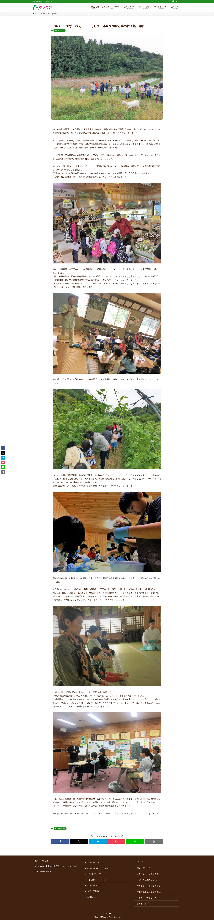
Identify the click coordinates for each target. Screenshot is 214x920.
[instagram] (173, 1)
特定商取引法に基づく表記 (148, 891)
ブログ (140, 862)
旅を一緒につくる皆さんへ (148, 874)
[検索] (179, 1)
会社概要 (91, 897)
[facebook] (170, 1)
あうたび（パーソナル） (98, 868)
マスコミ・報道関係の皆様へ (149, 885)
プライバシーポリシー (147, 897)
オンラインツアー (95, 874)
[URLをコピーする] (154, 841)
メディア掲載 (93, 891)
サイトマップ (143, 903)
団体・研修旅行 (144, 868)
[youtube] (176, 1)
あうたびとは (93, 862)
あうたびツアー (94, 885)
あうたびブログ (59, 30)
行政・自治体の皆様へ (147, 879)
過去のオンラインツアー (98, 879)
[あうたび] (42, 7)
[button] (60, 841)
